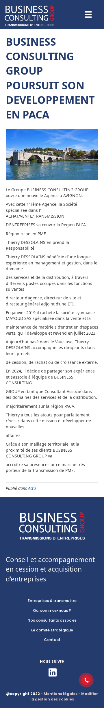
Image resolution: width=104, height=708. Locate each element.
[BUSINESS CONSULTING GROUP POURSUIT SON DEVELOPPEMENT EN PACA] (52, 154)
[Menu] (88, 14)
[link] (52, 601)
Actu (32, 488)
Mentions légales (60, 693)
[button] (52, 672)
